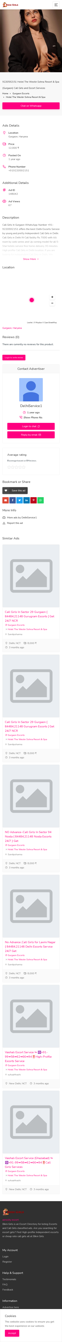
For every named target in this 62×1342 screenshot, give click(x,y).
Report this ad (14, 523)
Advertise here (10, 1307)
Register (7, 1261)
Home (5, 93)
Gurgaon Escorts (21, 93)
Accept (12, 1333)
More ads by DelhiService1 (21, 517)
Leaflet (29, 322)
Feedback (7, 1289)
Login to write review (14, 357)
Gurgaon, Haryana (12, 328)
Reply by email (29, 435)
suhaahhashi (14, 1074)
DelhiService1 (31, 406)
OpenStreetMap (50, 322)
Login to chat (29, 426)
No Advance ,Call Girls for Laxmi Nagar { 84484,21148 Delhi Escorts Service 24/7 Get (30, 946)
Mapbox (39, 322)
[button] (52, 297)
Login (5, 1256)
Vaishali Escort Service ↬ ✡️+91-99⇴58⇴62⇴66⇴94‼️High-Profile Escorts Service (28, 1056)
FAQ (4, 1284)
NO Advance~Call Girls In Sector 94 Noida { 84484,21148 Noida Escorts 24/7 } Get (28, 836)
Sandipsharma (14, 634)
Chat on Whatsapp (31, 106)
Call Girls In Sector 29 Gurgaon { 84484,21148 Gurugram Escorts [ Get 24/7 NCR (29, 616)
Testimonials (9, 1279)
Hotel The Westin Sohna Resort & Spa (25, 97)
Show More (30, 259)
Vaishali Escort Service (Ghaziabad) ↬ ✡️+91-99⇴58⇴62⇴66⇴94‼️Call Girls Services (29, 1162)
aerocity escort (10, 1220)
